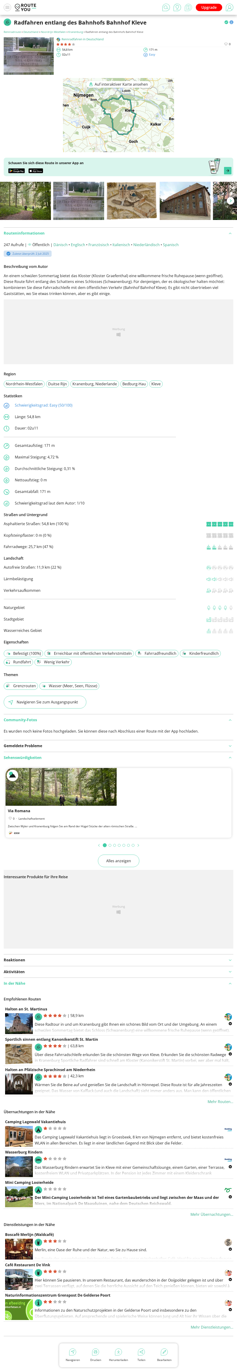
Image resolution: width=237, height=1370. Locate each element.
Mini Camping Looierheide (29, 1182)
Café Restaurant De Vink (27, 1264)
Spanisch (171, 244)
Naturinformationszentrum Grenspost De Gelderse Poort (57, 1295)
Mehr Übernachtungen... (211, 1214)
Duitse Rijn (57, 383)
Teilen (141, 1360)
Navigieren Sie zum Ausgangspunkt (47, 702)
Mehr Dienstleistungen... (212, 1327)
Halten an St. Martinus (26, 1009)
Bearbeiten (164, 1360)
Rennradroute (12, 32)
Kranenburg (75, 32)
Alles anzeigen (118, 860)
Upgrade (209, 7)
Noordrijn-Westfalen (53, 32)
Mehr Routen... (220, 1101)
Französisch (98, 244)
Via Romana (19, 810)
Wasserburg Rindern (24, 1152)
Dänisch (60, 244)
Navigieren (73, 1360)
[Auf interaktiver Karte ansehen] (118, 148)
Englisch (78, 244)
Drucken (95, 1360)
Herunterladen (118, 1360)
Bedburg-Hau (134, 383)
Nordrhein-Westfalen (24, 383)
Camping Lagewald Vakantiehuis (35, 1121)
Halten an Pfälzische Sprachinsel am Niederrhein (50, 1069)
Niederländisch (146, 244)
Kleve (156, 383)
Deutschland (30, 32)
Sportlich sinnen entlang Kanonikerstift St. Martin (51, 1039)
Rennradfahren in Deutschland (83, 39)
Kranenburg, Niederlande (94, 383)
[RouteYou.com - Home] (25, 7)
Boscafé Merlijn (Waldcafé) (29, 1234)
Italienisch (121, 244)
